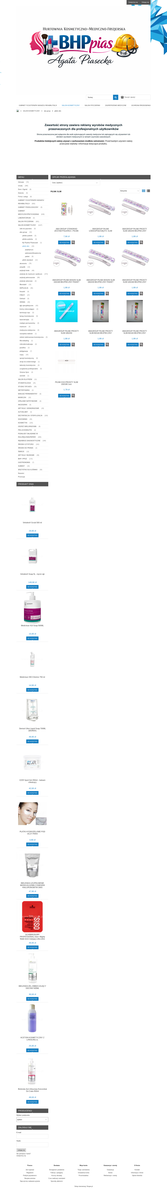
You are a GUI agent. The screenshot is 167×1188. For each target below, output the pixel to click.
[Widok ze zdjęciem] (143, 191)
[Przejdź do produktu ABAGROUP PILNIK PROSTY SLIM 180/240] (66, 314)
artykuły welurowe (26, 281)
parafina (23, 348)
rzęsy (22, 355)
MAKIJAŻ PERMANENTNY (27, 394)
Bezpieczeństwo (30, 1178)
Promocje (21, 477)
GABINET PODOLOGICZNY (28, 207)
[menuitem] (37, 105)
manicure (23, 326)
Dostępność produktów (56, 1170)
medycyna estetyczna (27, 330)
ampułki (22, 267)
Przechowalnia (83, 1175)
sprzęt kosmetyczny (27, 358)
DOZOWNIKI (22, 419)
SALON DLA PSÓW (25, 379)
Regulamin (29, 1173)
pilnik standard (27, 260)
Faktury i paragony (57, 1173)
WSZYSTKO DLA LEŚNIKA (27, 469)
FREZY (22, 295)
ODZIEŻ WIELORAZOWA (27, 426)
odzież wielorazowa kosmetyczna (32, 337)
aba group (23, 232)
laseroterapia (24, 319)
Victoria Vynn (24, 372)
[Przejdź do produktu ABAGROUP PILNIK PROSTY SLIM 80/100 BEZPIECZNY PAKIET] (100, 314)
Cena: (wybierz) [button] (57, 183)
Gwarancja (110, 1170)
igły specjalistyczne (26, 305)
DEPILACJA (24, 288)
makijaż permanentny (27, 323)
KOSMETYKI (22, 423)
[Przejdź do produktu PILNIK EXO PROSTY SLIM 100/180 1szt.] (66, 365)
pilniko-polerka (27, 239)
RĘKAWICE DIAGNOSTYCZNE (29, 441)
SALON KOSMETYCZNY (27, 225)
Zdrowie (21, 182)
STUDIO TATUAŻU (25, 386)
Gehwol (22, 298)
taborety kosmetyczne (27, 365)
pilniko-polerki (27, 235)
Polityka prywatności (30, 1175)
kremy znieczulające (27, 309)
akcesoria (23, 263)
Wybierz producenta (23, 1115)
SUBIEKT (21, 466)
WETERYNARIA (24, 390)
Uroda (20, 186)
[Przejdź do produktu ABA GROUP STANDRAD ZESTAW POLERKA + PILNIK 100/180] (66, 212)
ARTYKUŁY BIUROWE (26, 455)
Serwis (110, 1173)
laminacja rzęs (25, 312)
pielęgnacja (24, 351)
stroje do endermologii (28, 362)
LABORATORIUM (24, 218)
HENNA (22, 302)
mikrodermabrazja (26, 344)
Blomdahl (23, 284)
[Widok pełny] (148, 191)
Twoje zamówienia (84, 1170)
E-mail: (18, 1132)
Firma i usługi (23, 196)
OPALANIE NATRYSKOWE (27, 401)
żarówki (22, 376)
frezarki (22, 291)
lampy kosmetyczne (27, 316)
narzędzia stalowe (26, 333)
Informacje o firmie (137, 1173)
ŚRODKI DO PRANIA (25, 448)
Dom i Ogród (22, 189)
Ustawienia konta (83, 1173)
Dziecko (21, 193)
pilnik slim (25, 246)
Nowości (21, 473)
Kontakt (137, 1170)
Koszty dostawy (56, 1175)
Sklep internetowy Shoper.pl (83, 1186)
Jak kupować (30, 1170)
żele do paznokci (26, 228)
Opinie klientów (137, 1175)
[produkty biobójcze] (83, 143)
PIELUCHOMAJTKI (25, 430)
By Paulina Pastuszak (30, 243)
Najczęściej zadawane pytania (30, 1181)
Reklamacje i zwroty (110, 1175)
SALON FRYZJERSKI (26, 221)
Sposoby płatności (57, 1181)
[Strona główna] (83, 50)
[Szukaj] (115, 97)
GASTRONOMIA (24, 462)
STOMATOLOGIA (24, 383)
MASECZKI (22, 397)
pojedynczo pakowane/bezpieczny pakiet (33, 253)
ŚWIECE (21, 451)
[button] (73, 242)
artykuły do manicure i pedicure (31, 274)
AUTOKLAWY (23, 412)
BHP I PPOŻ (22, 459)
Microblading (24, 340)
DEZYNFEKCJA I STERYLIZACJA (30, 415)
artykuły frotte (24, 270)
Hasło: (18, 1141)
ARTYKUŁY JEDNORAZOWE (28, 408)
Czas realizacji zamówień (56, 1178)
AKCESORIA (22, 405)
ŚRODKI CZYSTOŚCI (26, 444)
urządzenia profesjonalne (29, 369)
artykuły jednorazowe (27, 277)
